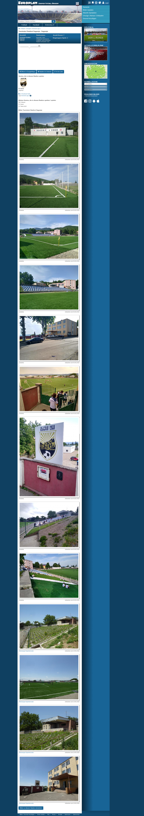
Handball (36, 25)
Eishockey (49, 25)
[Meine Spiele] (96, 2)
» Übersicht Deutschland (90, 96)
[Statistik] (100, 2)
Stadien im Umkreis (45, 71)
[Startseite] (28, 4)
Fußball (24, 25)
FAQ (48, 814)
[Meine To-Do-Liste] (93, 2)
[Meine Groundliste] (90, 2)
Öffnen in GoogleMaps (28, 71)
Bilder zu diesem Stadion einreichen (31, 808)
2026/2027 (96, 53)
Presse (54, 814)
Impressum (67, 814)
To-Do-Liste (59, 71)
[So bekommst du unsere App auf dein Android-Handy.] (94, 101)
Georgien (28, 28)
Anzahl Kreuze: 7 (58, 35)
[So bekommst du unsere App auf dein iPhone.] (98, 101)
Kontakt (60, 814)
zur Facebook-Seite (24, 94)
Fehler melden (41, 814)
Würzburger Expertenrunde (26, 651)
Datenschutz (76, 814)
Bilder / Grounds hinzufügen (27, 814)
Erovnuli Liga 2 (36, 28)
